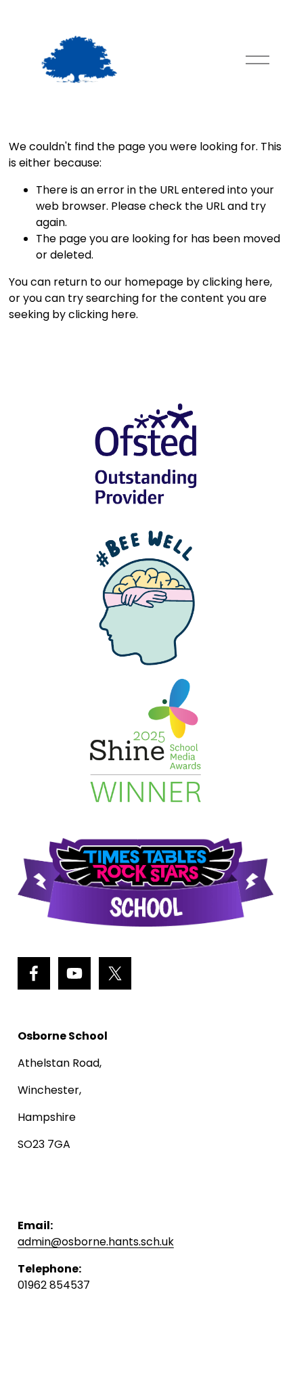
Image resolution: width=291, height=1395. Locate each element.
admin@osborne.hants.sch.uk (96, 1241)
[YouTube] (74, 973)
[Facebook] (34, 973)
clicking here (236, 282)
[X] (115, 973)
